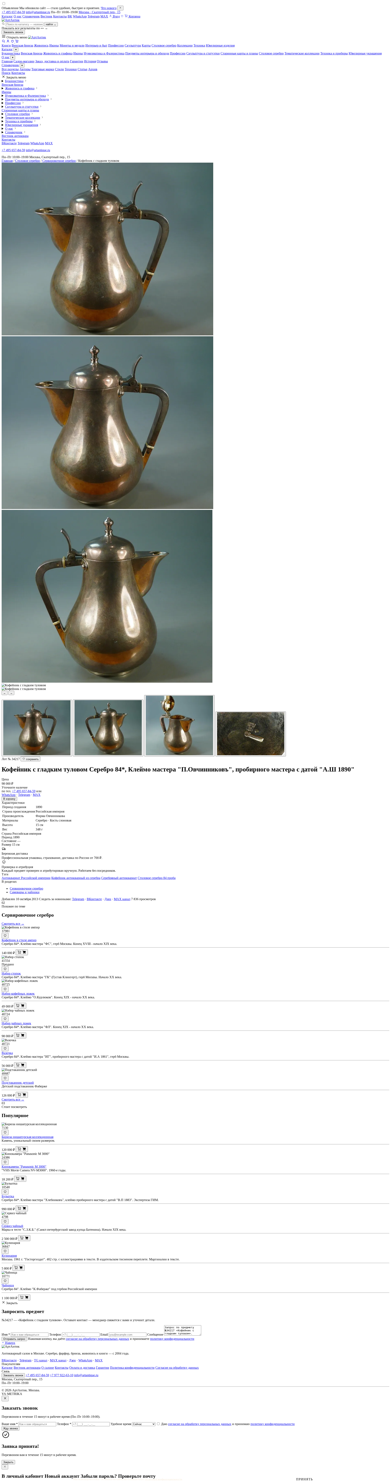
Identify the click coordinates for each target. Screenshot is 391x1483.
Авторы (25, 69)
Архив (92, 69)
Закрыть (8, 1462)
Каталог (7, 16)
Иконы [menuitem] (54, 45)
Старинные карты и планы (239, 53)
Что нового (108, 8)
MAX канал (122, 899)
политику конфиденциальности (172, 1338)
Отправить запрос (14, 1338)
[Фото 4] (250, 734)
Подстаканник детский (18, 1082)
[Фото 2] (108, 728)
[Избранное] (122, 16)
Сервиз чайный (12, 1226)
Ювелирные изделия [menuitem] (220, 45)
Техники (71, 69)
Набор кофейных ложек (18, 993)
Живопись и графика (57, 53)
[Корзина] (17, 42)
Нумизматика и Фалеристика (104, 53)
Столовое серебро (271, 53)
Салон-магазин (23, 61)
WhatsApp (80, 16)
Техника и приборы (334, 53)
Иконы (78, 53)
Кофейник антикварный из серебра (75, 878)
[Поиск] (3, 42)
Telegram (94, 16)
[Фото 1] (37, 728)
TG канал (40, 1360)
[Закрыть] (120, 8)
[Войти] (8, 42)
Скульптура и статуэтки (203, 53)
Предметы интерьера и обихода (147, 53)
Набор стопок (11, 973)
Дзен (107, 899)
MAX (104, 16)
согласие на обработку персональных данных (97, 1338)
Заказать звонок (13, 32)
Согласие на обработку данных (177, 1367)
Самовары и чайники (25, 892)
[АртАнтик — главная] (11, 20)
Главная (7, 61)
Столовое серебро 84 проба (157, 878)
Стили (59, 69)
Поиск (6, 73)
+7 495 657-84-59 (13, 12)
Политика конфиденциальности (132, 1367)
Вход (116, 16)
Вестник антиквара (15, 136)
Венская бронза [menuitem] (22, 45)
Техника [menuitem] (199, 45)
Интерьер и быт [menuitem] (96, 45)
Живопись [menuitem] (41, 45)
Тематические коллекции (302, 53)
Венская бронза (31, 53)
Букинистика (11, 53)
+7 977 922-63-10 (61, 1375)
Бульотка (8, 1196)
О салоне (47, 1367)
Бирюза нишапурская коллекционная (27, 1137)
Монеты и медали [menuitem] (72, 45)
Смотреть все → (13, 923)
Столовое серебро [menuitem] (164, 45)
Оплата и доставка (82, 1367)
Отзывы (102, 61)
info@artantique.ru (38, 12)
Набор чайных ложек (16, 1023)
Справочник (31, 16)
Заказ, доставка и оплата (52, 61)
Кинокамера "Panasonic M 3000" (24, 1166)
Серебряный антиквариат (119, 878)
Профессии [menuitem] (116, 45)
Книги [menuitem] (6, 45)
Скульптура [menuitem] (133, 45)
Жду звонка (10, 1428)
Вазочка (7, 1053)
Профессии (178, 53)
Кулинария (9, 1255)
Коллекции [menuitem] (185, 45)
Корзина (134, 16)
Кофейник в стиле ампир (19, 940)
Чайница (8, 1285)
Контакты (60, 16)
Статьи (82, 69)
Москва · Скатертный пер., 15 (99, 12)
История (90, 61)
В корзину (9, 798)
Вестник (46, 16)
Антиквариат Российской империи (26, 878)
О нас (18, 16)
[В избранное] (5, 935)
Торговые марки (42, 69)
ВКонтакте (9, 143)
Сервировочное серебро (59, 160)
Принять (304, 1479)
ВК (70, 16)
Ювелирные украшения (365, 53)
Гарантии (76, 61)
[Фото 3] (179, 725)
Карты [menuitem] (146, 45)
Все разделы (10, 69)
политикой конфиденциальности (163, 1479)
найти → (51, 24)
